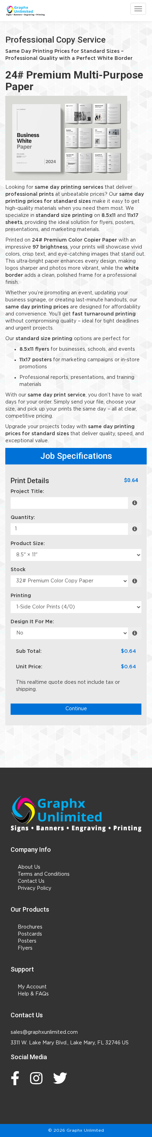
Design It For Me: (32, 621)
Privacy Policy (34, 888)
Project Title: (27, 491)
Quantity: (23, 517)
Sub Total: (29, 651)
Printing (21, 595)
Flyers (25, 948)
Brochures (30, 927)
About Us (29, 867)
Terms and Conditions (44, 874)
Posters (27, 941)
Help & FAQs (33, 994)
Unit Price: (29, 666)
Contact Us (31, 881)
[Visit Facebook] (17, 1078)
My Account (32, 987)
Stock (18, 569)
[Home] (76, 814)
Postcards (30, 934)
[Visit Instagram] (38, 1078)
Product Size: (28, 543)
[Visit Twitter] (62, 1078)
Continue (76, 708)
